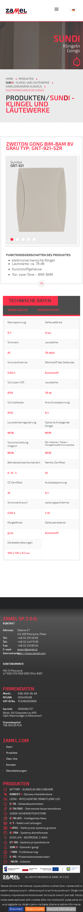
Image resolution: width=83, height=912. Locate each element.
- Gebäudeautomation (26, 804)
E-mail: (7, 649)
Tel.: (5, 637)
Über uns (11, 758)
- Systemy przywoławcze (29, 842)
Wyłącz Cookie (35, 909)
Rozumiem (16, 909)
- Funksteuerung (24, 852)
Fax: (5, 645)
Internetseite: (10, 653)
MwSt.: (7, 693)
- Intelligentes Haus (28, 818)
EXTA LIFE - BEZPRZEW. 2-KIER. (29, 837)
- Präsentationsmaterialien (30, 856)
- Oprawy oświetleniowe (31, 794)
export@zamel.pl (27, 649)
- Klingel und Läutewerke (27, 82)
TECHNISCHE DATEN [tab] (30, 301)
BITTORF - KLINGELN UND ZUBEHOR (31, 789)
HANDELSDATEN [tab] (18, 310)
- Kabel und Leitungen (26, 823)
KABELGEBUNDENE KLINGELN (24, 86)
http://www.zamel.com (31, 653)
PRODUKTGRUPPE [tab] (48, 310)
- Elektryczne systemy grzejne (33, 828)
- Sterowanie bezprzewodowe (35, 808)
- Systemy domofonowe (29, 832)
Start (9, 747)
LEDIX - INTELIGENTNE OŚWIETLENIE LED (35, 799)
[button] (9, 200)
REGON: (7, 697)
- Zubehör (20, 861)
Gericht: (8, 709)
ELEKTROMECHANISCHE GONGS (25, 90)
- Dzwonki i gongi (24, 847)
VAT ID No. (9, 701)
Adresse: (8, 630)
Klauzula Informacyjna (61, 909)
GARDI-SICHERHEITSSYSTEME (28, 813)
